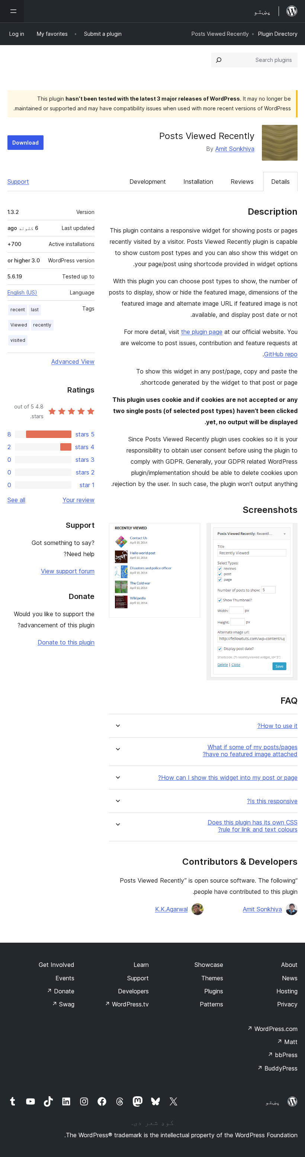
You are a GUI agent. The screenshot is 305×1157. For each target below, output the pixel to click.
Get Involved (56, 964)
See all (16, 500)
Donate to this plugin (66, 642)
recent (17, 309)
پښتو (272, 1102)
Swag (63, 1004)
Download (25, 142)
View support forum (67, 571)
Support (18, 181)
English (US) (22, 292)
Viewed (18, 325)
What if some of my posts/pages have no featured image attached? (250, 751)
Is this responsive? (272, 801)
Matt (287, 1042)
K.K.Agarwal (171, 909)
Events (64, 978)
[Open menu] (12, 11)
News (290, 978)
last (35, 309)
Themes (212, 978)
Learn (141, 964)
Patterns (211, 1004)
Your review (78, 500)
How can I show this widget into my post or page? (228, 777)
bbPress (282, 1055)
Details (280, 181)
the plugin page (201, 331)
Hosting (287, 991)
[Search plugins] (218, 60)
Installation (198, 181)
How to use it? (277, 725)
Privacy (287, 1004)
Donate (60, 991)
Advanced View (72, 361)
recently (42, 325)
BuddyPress (277, 1068)
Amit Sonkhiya (234, 148)
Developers (133, 991)
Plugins (213, 991)
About (289, 964)
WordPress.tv (127, 1004)
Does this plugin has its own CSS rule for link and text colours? (253, 826)
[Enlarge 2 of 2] (190, 533)
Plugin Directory (278, 34)
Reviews (242, 181)
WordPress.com (272, 1029)
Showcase (209, 964)
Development (147, 181)
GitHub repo (281, 354)
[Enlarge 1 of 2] (287, 533)
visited (17, 340)
